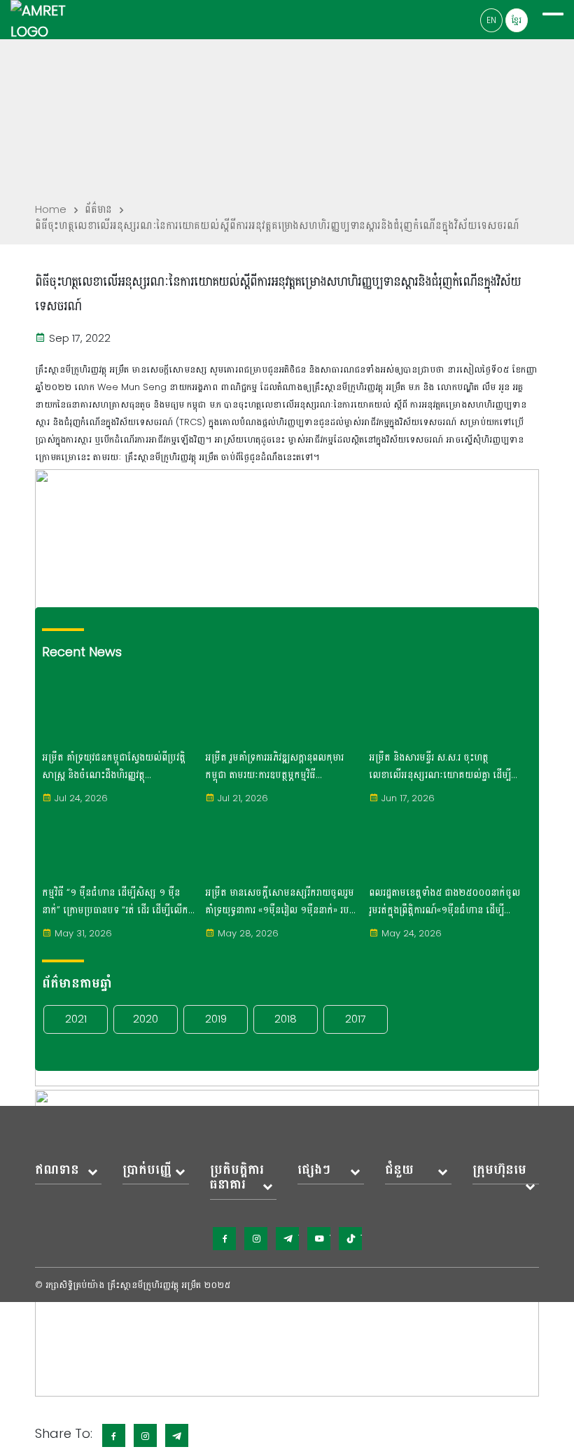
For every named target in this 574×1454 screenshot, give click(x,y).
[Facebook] (224, 1238)
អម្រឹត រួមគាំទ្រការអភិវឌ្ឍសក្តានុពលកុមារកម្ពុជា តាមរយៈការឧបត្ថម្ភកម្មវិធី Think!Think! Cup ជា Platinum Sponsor (274, 767)
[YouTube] (318, 1238)
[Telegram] (287, 1238)
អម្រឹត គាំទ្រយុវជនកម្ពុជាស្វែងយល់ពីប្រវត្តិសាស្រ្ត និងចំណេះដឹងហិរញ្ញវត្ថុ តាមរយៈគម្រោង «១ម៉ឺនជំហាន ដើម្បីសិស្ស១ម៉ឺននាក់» (114, 767)
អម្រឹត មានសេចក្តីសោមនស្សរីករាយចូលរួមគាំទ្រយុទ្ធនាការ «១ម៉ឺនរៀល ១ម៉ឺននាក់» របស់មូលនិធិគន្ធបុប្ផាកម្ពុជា (281, 902)
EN (491, 20)
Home (50, 209)
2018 (285, 1018)
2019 (216, 1018)
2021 (76, 1018)
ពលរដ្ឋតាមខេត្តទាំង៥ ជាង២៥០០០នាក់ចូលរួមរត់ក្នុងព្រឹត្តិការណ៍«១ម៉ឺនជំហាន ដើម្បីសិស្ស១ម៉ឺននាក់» (444, 902)
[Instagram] (255, 1238)
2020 (145, 1018)
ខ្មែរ (517, 20)
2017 (355, 1018)
